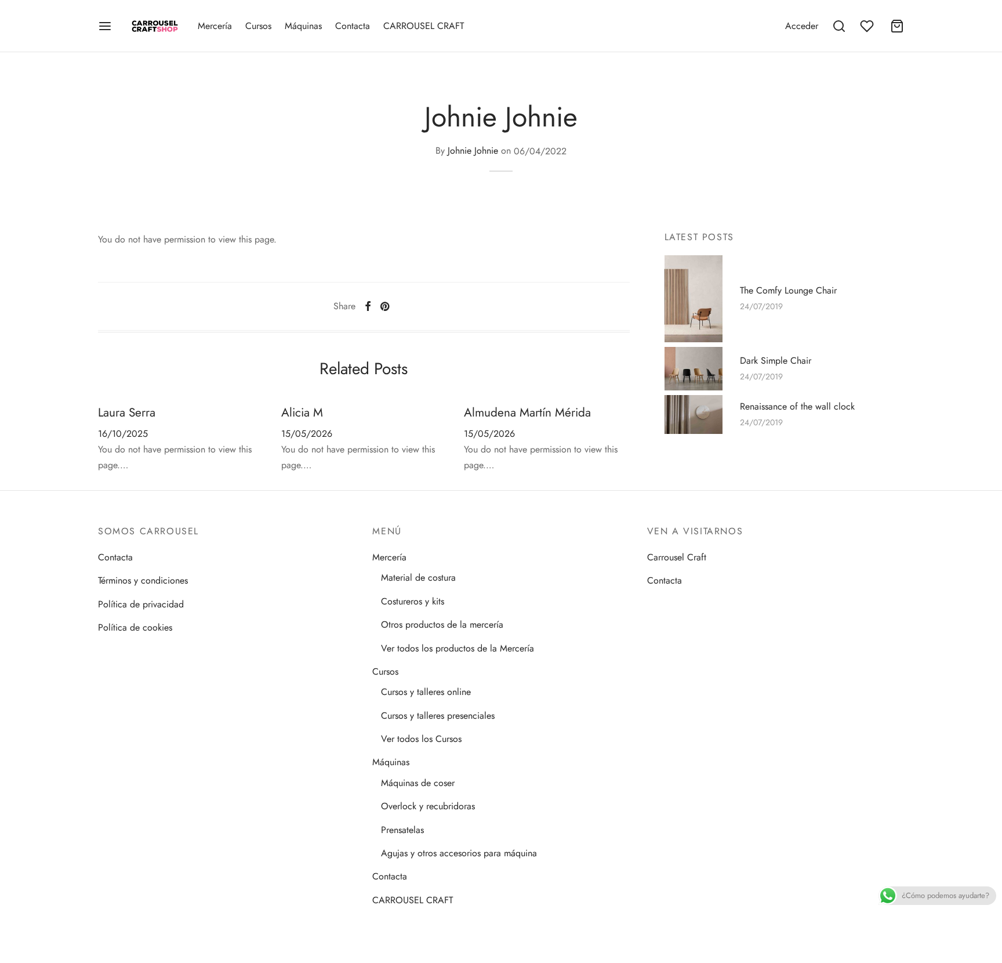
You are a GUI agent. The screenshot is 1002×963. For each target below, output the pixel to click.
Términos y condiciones (143, 580)
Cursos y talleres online (426, 691)
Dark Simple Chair (775, 360)
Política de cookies (135, 627)
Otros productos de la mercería (442, 624)
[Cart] (897, 26)
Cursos (258, 25)
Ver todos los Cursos (421, 738)
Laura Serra (126, 412)
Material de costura (418, 577)
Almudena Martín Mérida (527, 412)
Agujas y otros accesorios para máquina (459, 853)
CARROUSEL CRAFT (423, 25)
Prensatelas (402, 830)
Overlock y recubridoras (428, 806)
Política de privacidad (141, 604)
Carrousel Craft (676, 557)
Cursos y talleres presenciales (438, 715)
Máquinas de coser (418, 783)
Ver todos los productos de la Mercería (457, 648)
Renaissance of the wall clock (797, 406)
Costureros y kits (412, 601)
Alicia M (302, 412)
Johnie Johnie (473, 151)
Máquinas (303, 25)
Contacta (352, 25)
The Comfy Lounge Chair (788, 290)
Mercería (215, 25)
